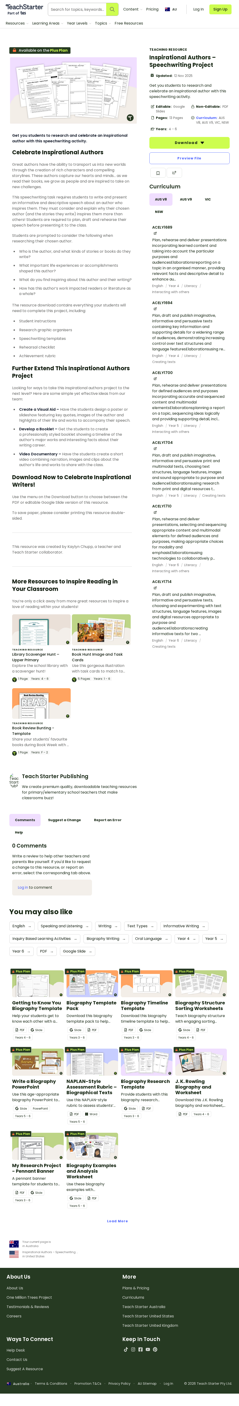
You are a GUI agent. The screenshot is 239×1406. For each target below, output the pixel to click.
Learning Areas (46, 23)
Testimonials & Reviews (28, 1306)
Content (131, 9)
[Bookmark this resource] (158, 173)
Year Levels (77, 23)
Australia (20, 1383)
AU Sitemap (147, 1383)
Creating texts (164, 362)
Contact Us (17, 1359)
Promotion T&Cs (87, 1383)
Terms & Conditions (51, 1383)
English (158, 286)
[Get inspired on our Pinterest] (155, 1349)
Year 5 (174, 425)
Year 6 (174, 565)
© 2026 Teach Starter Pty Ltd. (208, 1383)
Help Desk (16, 1350)
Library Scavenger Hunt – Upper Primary (35, 657)
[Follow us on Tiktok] (126, 1349)
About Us (15, 1288)
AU (174, 9)
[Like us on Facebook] (140, 1349)
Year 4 (174, 286)
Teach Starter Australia (143, 1306)
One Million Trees (29, 1297)
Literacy (191, 286)
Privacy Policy (119, 1383)
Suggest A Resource (25, 1369)
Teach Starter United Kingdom (150, 1325)
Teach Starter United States (148, 1316)
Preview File (189, 158)
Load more (117, 1221)
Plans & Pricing (135, 1288)
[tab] (160, 199)
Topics (101, 23)
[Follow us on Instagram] (133, 1349)
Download (187, 142)
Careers (14, 1316)
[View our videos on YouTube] (147, 1349)
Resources (16, 23)
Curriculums (133, 1297)
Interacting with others (170, 292)
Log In (168, 1383)
